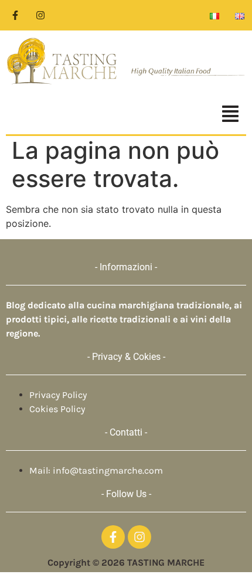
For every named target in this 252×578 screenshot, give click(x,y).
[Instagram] (40, 15)
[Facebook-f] (15, 15)
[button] (126, 115)
